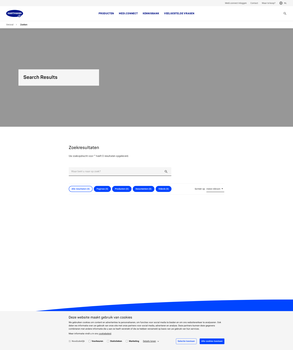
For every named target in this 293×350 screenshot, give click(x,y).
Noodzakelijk (78, 341)
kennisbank (151, 13)
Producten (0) (122, 189)
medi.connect (128, 13)
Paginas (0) (102, 189)
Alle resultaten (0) (81, 189)
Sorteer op (200, 189)
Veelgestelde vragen (179, 13)
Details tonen (149, 341)
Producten (106, 13)
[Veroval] (14, 13)
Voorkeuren (97, 341)
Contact (254, 3)
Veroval (9, 24)
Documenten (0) (144, 189)
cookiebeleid (105, 333)
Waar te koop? (268, 3)
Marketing (134, 341)
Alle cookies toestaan (212, 341)
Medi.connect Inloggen (236, 3)
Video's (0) (163, 189)
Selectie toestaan (186, 341)
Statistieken (116, 341)
